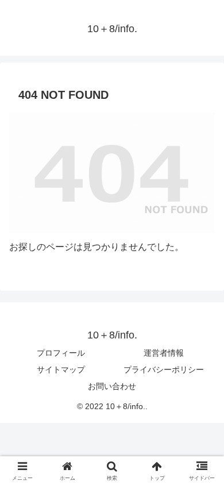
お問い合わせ (112, 386)
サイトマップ (61, 369)
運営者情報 (164, 352)
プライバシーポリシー (163, 369)
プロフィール (61, 352)
